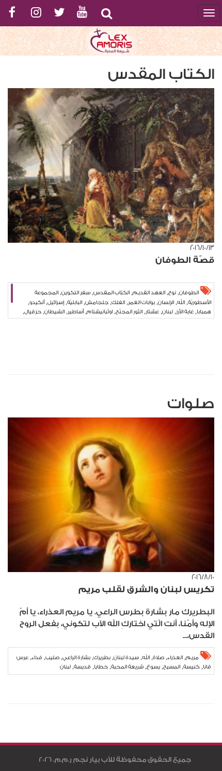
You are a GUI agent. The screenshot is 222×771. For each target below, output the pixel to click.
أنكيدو (36, 302)
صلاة (158, 658)
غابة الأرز (185, 312)
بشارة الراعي (76, 658)
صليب (52, 658)
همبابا (204, 312)
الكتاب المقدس (111, 293)
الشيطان (54, 312)
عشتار (152, 312)
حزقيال (32, 312)
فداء (36, 658)
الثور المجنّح (129, 312)
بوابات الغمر (141, 302)
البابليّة (74, 302)
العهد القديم (149, 293)
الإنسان (166, 302)
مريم (192, 658)
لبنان (167, 312)
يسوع (153, 667)
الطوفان (189, 293)
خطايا (101, 667)
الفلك (118, 302)
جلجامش (96, 302)
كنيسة (191, 667)
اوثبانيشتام (100, 312)
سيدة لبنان (126, 658)
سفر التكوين (75, 293)
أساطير (76, 312)
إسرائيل (55, 302)
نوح (172, 293)
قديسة (82, 667)
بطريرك (101, 658)
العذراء (175, 658)
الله (181, 302)
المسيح (171, 667)
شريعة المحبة (127, 667)
